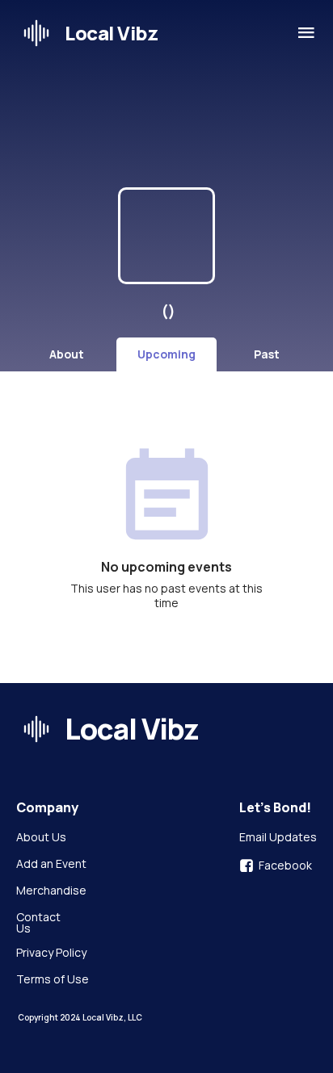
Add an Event (51, 864)
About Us (41, 838)
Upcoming (166, 354)
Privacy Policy (51, 953)
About (66, 354)
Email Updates (278, 838)
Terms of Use (52, 980)
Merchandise (51, 891)
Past (267, 354)
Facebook (285, 865)
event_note (166, 498)
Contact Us (39, 923)
